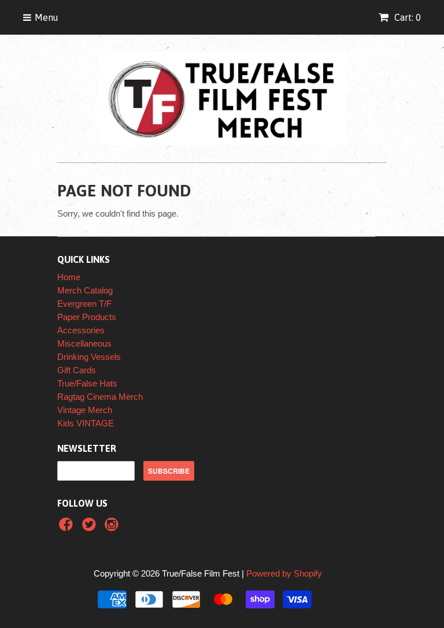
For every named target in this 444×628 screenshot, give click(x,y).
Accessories (81, 330)
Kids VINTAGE (85, 423)
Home (68, 277)
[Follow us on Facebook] (67, 528)
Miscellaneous (84, 343)
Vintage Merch (84, 410)
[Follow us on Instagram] (113, 528)
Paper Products (86, 317)
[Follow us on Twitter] (90, 528)
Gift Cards (76, 370)
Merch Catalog (85, 290)
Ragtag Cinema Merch (100, 397)
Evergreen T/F (84, 304)
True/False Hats (87, 383)
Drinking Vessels (89, 357)
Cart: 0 (406, 17)
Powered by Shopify (284, 573)
